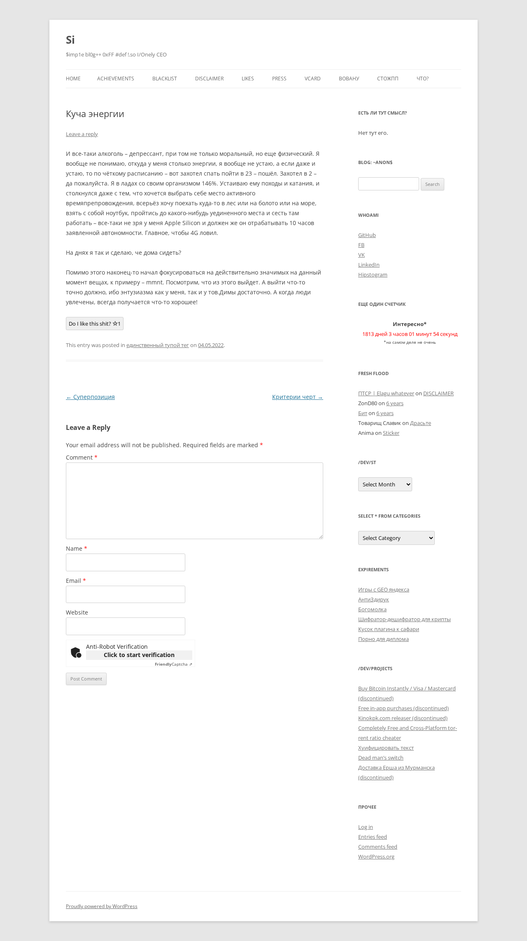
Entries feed (372, 836)
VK (361, 254)
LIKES (248, 78)
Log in (365, 827)
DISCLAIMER (209, 78)
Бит (362, 413)
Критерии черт (297, 397)
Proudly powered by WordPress (102, 906)
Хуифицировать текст (386, 747)
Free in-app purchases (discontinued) (403, 708)
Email (76, 580)
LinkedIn (369, 264)
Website (77, 612)
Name (76, 548)
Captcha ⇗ (173, 664)
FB (361, 245)
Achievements (115, 78)
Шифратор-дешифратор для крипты (404, 619)
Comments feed (377, 846)
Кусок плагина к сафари (388, 629)
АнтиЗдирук (373, 599)
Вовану (349, 78)
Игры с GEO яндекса (383, 589)
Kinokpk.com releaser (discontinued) (403, 718)
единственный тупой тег (157, 345)
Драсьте (420, 423)
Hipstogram (372, 274)
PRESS (279, 78)
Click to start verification (139, 655)
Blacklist (164, 78)
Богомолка (372, 609)
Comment (82, 457)
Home (73, 78)
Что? (423, 78)
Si (70, 39)
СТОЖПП (388, 78)
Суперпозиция (90, 397)
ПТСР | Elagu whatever (386, 393)
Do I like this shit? (95, 323)
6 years (394, 403)
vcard (313, 78)
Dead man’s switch (380, 757)
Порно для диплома (383, 639)
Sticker (391, 432)
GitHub (367, 235)
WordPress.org (376, 856)
